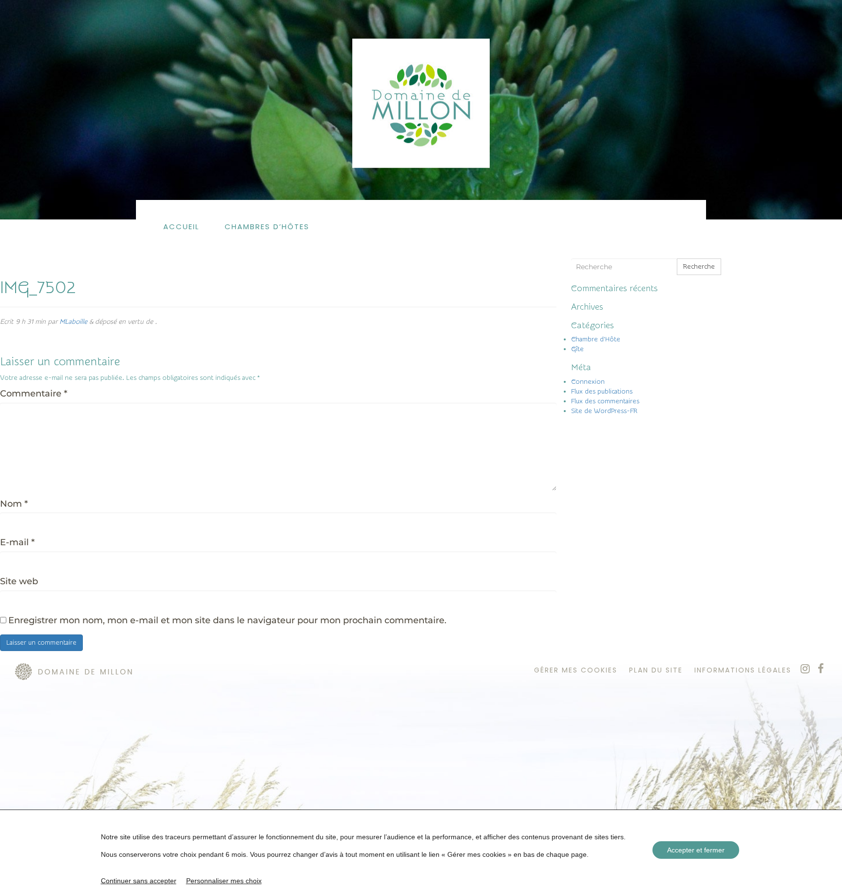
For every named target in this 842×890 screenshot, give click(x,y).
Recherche (699, 267)
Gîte (577, 349)
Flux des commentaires (605, 401)
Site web (19, 581)
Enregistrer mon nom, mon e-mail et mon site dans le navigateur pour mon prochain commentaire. (227, 620)
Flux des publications (601, 392)
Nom (14, 503)
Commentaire (33, 393)
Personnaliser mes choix (224, 881)
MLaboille (73, 322)
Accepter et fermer (696, 850)
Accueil (181, 226)
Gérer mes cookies (575, 670)
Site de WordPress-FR (604, 411)
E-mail (17, 542)
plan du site (656, 670)
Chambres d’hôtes (267, 226)
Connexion (588, 382)
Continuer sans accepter (138, 881)
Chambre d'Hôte (595, 339)
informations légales (742, 670)
